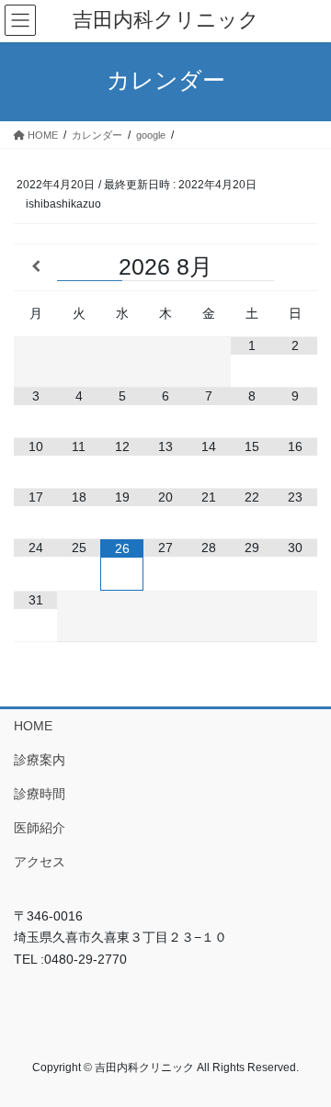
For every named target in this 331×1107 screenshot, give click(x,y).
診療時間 (39, 793)
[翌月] (295, 267)
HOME (33, 725)
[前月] (35, 267)
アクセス (39, 861)
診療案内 (39, 759)
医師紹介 (39, 827)
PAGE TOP (305, 1057)
